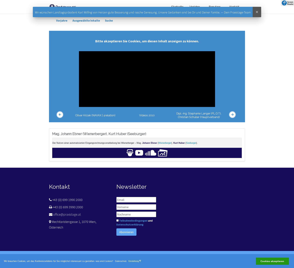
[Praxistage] (62, 6)
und (134, 222)
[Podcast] (150, 152)
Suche (109, 20)
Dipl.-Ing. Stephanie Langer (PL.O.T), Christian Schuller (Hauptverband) (198, 115)
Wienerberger (164, 143)
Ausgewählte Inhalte (86, 20)
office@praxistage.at (66, 214)
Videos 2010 (147, 115)
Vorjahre (61, 20)
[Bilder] (163, 152)
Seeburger (191, 143)
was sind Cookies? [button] (104, 261)
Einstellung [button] (134, 261)
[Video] (139, 152)
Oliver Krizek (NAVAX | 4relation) (95, 115)
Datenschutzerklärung (129, 224)
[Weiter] (232, 115)
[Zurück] (60, 115)
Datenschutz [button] (121, 261)
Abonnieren (126, 232)
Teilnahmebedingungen (133, 220)
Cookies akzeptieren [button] (272, 261)
